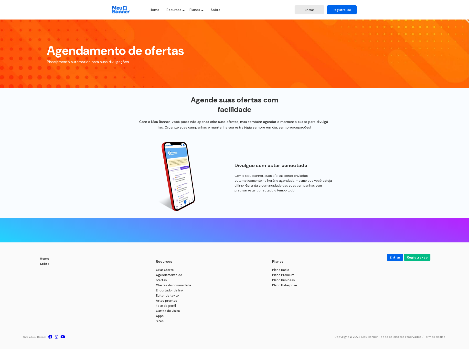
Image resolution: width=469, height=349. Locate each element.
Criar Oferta (165, 270)
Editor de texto (167, 295)
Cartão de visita (168, 311)
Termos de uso (435, 337)
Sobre (215, 10)
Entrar (309, 10)
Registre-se (342, 10)
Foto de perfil (166, 306)
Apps (160, 316)
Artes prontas (166, 301)
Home (154, 10)
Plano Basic (280, 270)
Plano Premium (283, 275)
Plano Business (283, 280)
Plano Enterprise (284, 285)
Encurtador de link (169, 290)
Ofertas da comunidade (173, 285)
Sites (160, 321)
